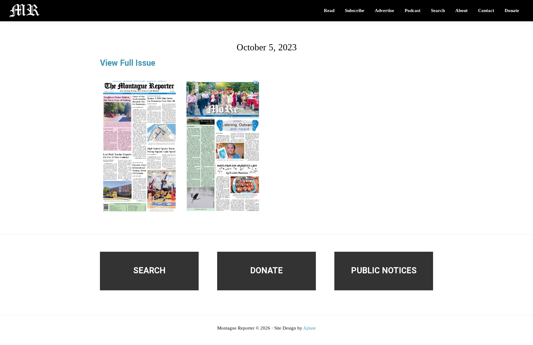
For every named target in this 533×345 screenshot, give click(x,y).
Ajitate (309, 328)
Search (149, 271)
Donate (266, 271)
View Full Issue (127, 63)
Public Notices (384, 271)
